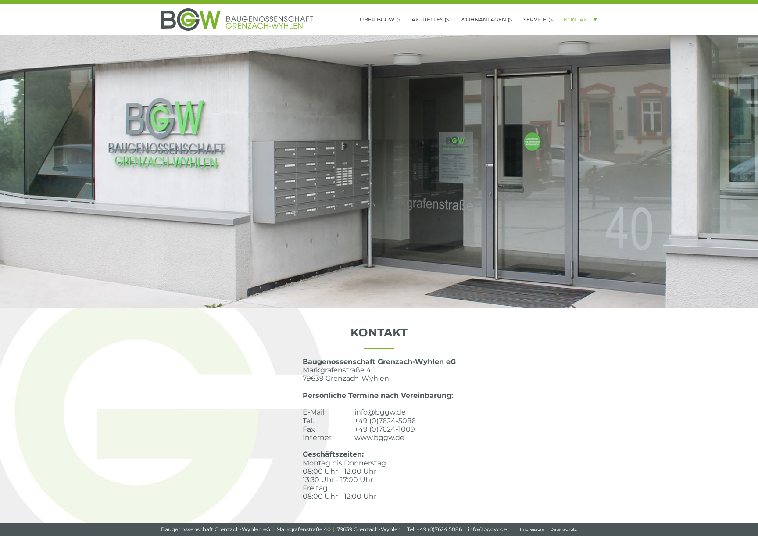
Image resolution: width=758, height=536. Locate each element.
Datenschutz (563, 529)
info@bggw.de (487, 529)
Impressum (532, 529)
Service (535, 19)
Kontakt (577, 19)
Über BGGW (377, 19)
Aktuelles (427, 19)
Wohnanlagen (483, 19)
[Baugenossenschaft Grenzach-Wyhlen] (237, 28)
